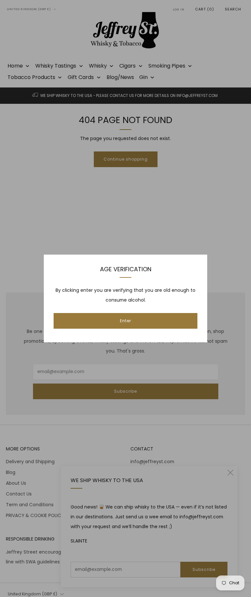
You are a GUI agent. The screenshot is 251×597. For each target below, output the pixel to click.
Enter (125, 320)
